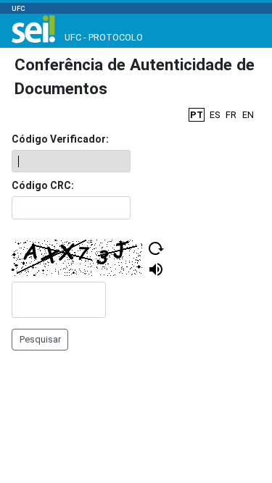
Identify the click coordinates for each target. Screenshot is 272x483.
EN (248, 114)
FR (231, 114)
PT (196, 114)
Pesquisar (40, 339)
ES (215, 114)
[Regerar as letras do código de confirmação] (156, 248)
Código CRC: (43, 185)
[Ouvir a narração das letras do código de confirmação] (156, 269)
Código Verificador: (60, 139)
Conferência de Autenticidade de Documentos (135, 76)
